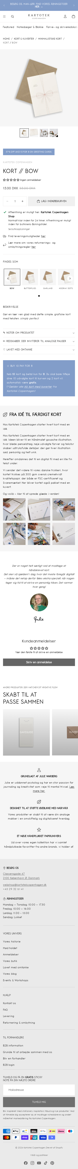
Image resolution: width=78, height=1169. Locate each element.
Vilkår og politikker (39, 1155)
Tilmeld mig (39, 1102)
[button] (11, 180)
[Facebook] (25, 1163)
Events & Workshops (15, 980)
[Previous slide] (8, 278)
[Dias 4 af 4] (54, 133)
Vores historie (12, 941)
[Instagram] (32, 1163)
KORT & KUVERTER (24, 38)
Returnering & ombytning (19, 1022)
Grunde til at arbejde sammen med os (27, 1052)
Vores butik (10, 961)
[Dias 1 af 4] (24, 133)
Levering (8, 1016)
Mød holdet (10, 948)
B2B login (9, 1064)
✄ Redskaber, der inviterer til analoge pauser (34, 341)
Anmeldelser (11, 954)
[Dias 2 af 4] (34, 133)
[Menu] (4, 16)
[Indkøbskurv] (73, 16)
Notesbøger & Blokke (30, 27)
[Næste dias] (74, 5)
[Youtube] (39, 1163)
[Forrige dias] (4, 5)
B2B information (13, 1045)
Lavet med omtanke (16, 967)
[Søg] (12, 16)
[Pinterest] (52, 1163)
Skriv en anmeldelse (39, 662)
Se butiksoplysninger (19, 229)
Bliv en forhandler (14, 1058)
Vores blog (10, 973)
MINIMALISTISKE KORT (50, 38)
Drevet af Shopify (54, 1148)
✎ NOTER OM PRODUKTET (18, 332)
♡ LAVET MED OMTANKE (17, 349)
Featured (8, 27)
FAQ (5, 1009)
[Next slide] (70, 278)
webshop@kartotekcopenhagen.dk (25, 884)
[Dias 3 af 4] (44, 133)
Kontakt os (9, 1003)
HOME (6, 38)
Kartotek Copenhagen (17, 162)
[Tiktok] (45, 1163)
